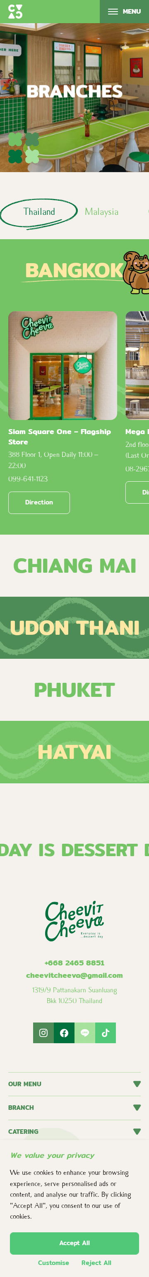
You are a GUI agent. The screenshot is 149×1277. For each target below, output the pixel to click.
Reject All (96, 1263)
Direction (39, 502)
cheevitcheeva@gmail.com (74, 975)
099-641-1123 (28, 479)
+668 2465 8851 (74, 963)
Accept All (74, 1243)
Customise (53, 1263)
